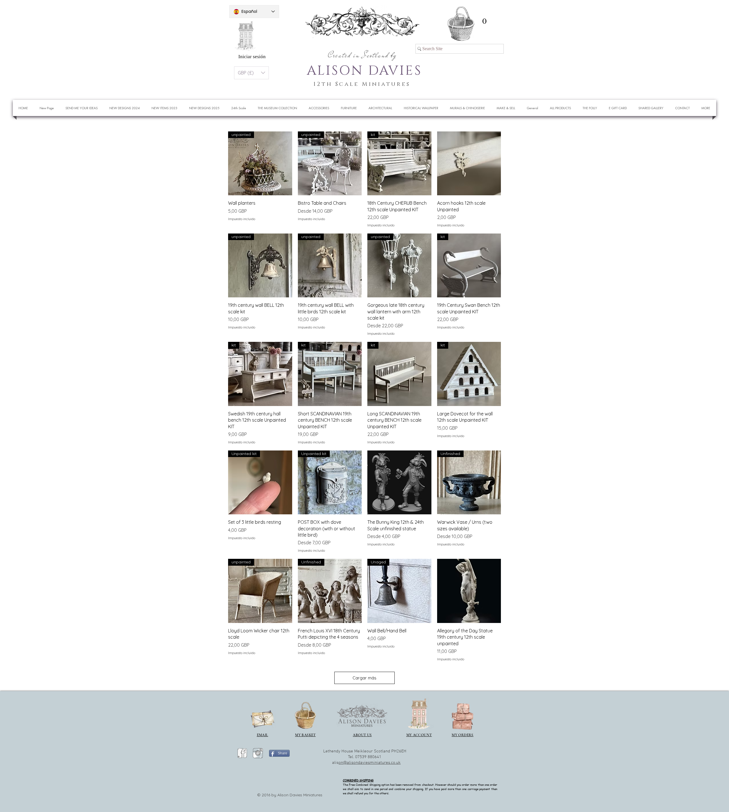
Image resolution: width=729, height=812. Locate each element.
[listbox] (251, 72)
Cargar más (364, 678)
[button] (484, 21)
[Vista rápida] (469, 163)
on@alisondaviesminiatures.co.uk (370, 762)
